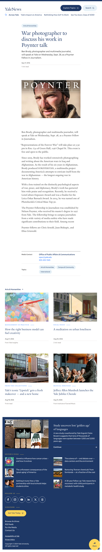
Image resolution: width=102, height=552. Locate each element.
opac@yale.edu (45, 257)
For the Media (11, 527)
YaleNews (13, 9)
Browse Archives (12, 521)
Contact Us (10, 530)
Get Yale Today (14, 513)
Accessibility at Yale (12, 536)
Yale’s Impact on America (31, 15)
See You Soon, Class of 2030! (82, 15)
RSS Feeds (9, 524)
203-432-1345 (44, 260)
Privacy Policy (10, 539)
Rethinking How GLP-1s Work (56, 15)
